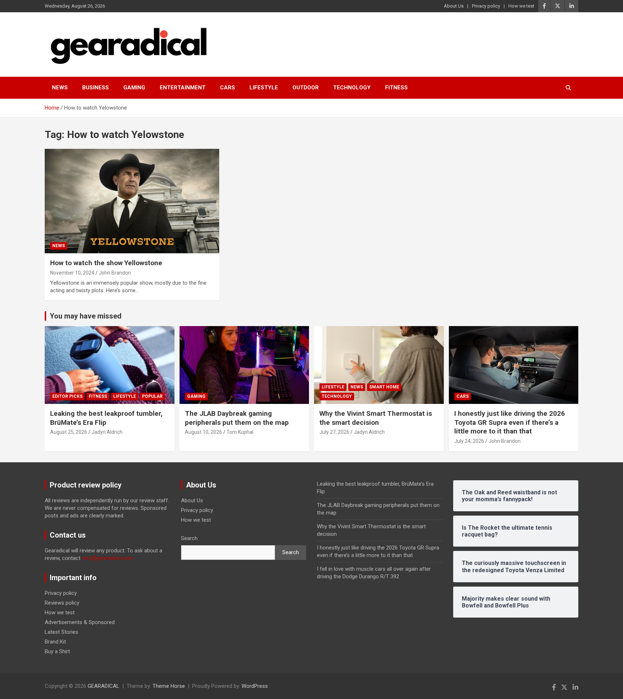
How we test (521, 6)
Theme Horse (169, 686)
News (60, 87)
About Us (454, 6)
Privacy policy (486, 6)
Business (95, 87)
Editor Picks (67, 396)
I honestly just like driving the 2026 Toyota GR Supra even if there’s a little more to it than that (509, 422)
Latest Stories (61, 632)
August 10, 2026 (203, 432)
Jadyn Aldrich (107, 432)
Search (189, 538)
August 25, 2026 (68, 432)
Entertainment (183, 87)
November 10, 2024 (72, 273)
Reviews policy (62, 603)
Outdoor (305, 87)
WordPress (255, 686)
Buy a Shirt (57, 651)
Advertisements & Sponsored (80, 622)
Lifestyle (263, 87)
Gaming (134, 87)
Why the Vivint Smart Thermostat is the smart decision (375, 418)
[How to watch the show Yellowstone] (132, 201)
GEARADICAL (103, 686)
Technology (352, 87)
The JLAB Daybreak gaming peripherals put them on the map (237, 418)
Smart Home (384, 386)
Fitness (396, 87)
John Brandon (115, 273)
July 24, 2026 (469, 441)
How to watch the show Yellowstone (106, 263)
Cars (227, 87)
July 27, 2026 (334, 432)
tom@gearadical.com (107, 558)
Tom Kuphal (239, 432)
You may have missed (85, 316)
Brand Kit (55, 641)
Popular (152, 396)
